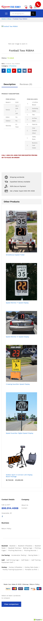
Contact (24, 508)
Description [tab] (10, 84)
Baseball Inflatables (25, 546)
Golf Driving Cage (12, 560)
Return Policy (6, 528)
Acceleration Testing (18, 555)
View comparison (11, 604)
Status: (4, 58)
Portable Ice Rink (31, 569)
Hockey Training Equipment (12, 569)
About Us (25, 505)
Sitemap (25, 584)
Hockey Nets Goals (31, 567)
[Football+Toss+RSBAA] (9, 71)
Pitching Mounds (30, 550)
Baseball (12, 546)
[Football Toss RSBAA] (4, 71)
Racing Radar (33, 555)
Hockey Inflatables (15, 567)
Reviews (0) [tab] (26, 84)
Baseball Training (14, 548)
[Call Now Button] (38, 4)
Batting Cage (27, 548)
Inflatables (12, 66)
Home (4, 19)
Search (33, 13)
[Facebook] (2, 516)
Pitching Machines (15, 550)
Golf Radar (25, 560)
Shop (9, 19)
